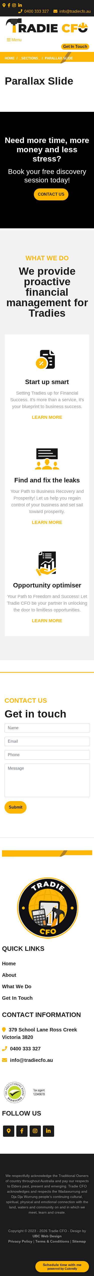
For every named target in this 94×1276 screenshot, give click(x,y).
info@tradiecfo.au (74, 11)
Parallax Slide (59, 58)
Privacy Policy (20, 1241)
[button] (3, 5)
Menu (16, 40)
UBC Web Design (47, 1236)
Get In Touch (75, 46)
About (9, 975)
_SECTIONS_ (30, 58)
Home (10, 58)
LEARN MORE (47, 417)
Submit (15, 807)
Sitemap (79, 1241)
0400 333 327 (35, 11)
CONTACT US (51, 194)
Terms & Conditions (52, 1241)
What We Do (16, 986)
